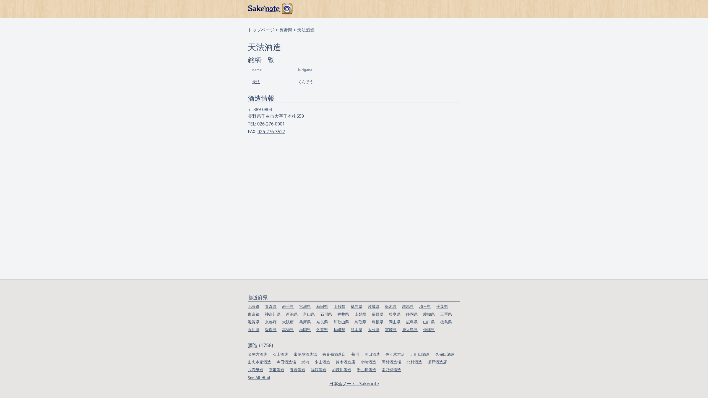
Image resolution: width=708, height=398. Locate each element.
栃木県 (391, 306)
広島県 (412, 321)
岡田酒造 (372, 354)
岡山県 (394, 321)
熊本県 (356, 329)
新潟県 (292, 314)
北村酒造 (414, 362)
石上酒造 (280, 354)
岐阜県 (394, 314)
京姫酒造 (276, 369)
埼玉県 (425, 306)
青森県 (271, 306)
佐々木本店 (395, 354)
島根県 (377, 321)
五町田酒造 (420, 354)
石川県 (326, 314)
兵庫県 (305, 321)
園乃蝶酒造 (391, 369)
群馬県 (408, 306)
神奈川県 (272, 314)
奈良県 (322, 321)
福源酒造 (318, 369)
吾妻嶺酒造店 (334, 354)
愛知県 (429, 314)
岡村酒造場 (391, 362)
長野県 (285, 30)
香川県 (253, 329)
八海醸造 (255, 369)
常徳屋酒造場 (305, 354)
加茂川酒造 (341, 369)
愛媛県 (271, 329)
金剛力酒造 (257, 354)
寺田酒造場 (286, 362)
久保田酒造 (445, 354)
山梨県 (360, 314)
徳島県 (446, 321)
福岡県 (305, 329)
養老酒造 (297, 369)
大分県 (373, 329)
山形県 (339, 306)
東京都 (253, 314)
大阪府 (288, 321)
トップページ (261, 30)
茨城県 (373, 306)
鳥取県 (360, 321)
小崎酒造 (368, 362)
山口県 (429, 321)
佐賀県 (322, 329)
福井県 (343, 314)
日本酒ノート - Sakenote (354, 384)
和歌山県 (341, 321)
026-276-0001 (271, 124)
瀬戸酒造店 (437, 362)
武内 (305, 362)
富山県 (309, 314)
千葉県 (442, 306)
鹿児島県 (410, 329)
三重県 (446, 314)
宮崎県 (391, 329)
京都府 (271, 321)
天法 (256, 81)
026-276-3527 (271, 132)
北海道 (253, 306)
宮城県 (305, 306)
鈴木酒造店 (345, 362)
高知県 (288, 329)
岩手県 (288, 306)
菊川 (355, 354)
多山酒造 (322, 362)
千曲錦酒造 (366, 369)
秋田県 (322, 306)
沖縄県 (429, 329)
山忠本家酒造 (259, 362)
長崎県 (339, 329)
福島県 (356, 306)
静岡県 (412, 314)
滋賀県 (253, 321)
